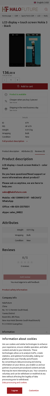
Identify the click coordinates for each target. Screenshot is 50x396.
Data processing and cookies (14, 382)
